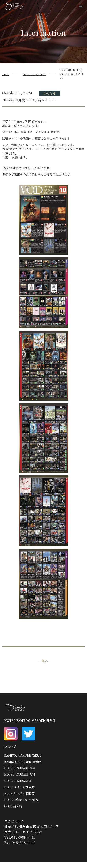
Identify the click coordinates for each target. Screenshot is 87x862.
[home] (11, 6)
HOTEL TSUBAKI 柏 (18, 781)
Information (34, 74)
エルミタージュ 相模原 (19, 793)
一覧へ (43, 661)
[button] (80, 6)
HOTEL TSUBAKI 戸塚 (19, 768)
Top (5, 74)
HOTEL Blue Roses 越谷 (21, 800)
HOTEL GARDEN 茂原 (19, 787)
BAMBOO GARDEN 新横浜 (22, 755)
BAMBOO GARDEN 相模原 (22, 762)
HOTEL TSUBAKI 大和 (19, 774)
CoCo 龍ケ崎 (13, 806)
